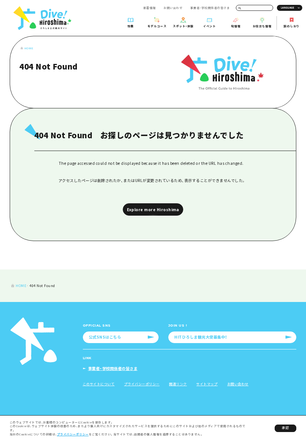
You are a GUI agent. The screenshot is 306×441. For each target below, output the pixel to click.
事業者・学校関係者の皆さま (210, 8)
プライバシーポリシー (73, 434)
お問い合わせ (172, 8)
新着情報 (149, 8)
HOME (29, 48)
